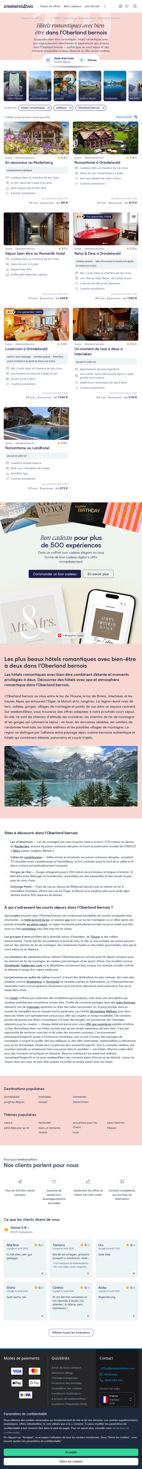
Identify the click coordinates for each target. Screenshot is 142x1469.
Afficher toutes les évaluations (71, 1332)
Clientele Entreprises (64, 1378)
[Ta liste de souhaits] (126, 6)
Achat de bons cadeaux (66, 1367)
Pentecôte (44, 1122)
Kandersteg (21, 846)
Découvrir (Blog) (62, 1373)
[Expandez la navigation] (106, 6)
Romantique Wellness (103, 1011)
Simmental (52, 981)
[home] (18, 6)
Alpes (16, 851)
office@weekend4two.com (118, 1368)
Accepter (71, 1452)
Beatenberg (34, 981)
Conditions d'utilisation (66, 1393)
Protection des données (67, 1383)
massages (33, 1007)
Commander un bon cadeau (55, 574)
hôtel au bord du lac (37, 920)
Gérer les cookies (71, 1461)
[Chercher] (135, 6)
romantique (29, 928)
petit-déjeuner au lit (16, 1128)
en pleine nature (37, 924)
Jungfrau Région (14, 1102)
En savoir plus (98, 574)
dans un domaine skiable (49, 1130)
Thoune (95, 936)
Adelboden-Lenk (31, 965)
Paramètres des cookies (67, 1388)
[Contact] (120, 6)
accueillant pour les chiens (85, 1125)
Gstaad (42, 1102)
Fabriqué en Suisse (73, 635)
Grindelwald (12, 965)
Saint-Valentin (116, 1122)
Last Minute (92, 6)
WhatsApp (110, 1374)
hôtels (14, 998)
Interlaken (44, 1097)
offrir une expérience (98, 1024)
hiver (76, 1132)
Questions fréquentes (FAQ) (69, 1404)
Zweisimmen (81, 1102)
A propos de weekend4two (69, 1398)
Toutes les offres (50, 6)
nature (8, 1122)
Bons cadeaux (72, 6)
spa (67, 920)
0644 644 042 (114, 1380)
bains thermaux (125, 1002)
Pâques (111, 1128)
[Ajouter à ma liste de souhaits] (64, 126)
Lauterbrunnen (33, 857)
